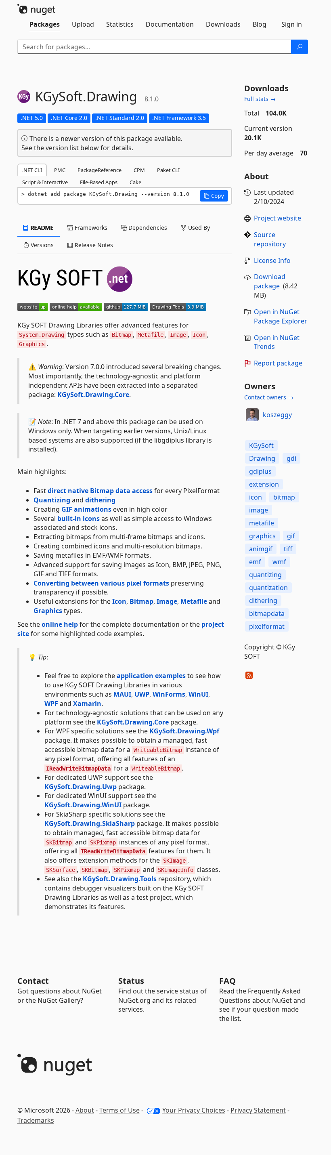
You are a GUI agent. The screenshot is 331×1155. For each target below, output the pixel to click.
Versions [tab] (41, 245)
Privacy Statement (258, 1110)
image (258, 510)
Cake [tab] (135, 182)
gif (291, 535)
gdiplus (260, 471)
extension (264, 484)
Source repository (270, 239)
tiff (288, 548)
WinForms (169, 694)
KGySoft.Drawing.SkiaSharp (89, 823)
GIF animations (86, 509)
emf (255, 561)
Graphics (48, 610)
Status (131, 980)
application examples (151, 675)
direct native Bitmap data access (100, 490)
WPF (51, 703)
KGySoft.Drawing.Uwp (80, 786)
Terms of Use (119, 1110)
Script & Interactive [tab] (45, 182)
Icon (119, 601)
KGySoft (261, 445)
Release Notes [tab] (93, 245)
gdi (291, 458)
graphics (262, 535)
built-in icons (78, 518)
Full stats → (260, 99)
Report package (278, 363)
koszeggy (277, 414)
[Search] (299, 47)
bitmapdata (267, 613)
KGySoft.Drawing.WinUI (83, 804)
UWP (141, 694)
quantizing (265, 574)
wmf (279, 561)
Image (167, 601)
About (84, 1110)
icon (255, 497)
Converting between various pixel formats (101, 583)
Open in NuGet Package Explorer (280, 316)
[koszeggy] (252, 414)
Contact (33, 980)
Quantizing (52, 500)
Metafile (193, 601)
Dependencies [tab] (147, 227)
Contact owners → (268, 397)
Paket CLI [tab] (168, 170)
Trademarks (35, 1120)
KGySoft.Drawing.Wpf (184, 731)
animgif (260, 548)
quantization (268, 587)
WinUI (198, 694)
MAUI (122, 694)
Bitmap (141, 601)
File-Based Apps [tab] (98, 182)
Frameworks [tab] (90, 227)
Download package (269, 281)
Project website (277, 218)
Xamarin (87, 703)
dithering (100, 500)
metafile (261, 523)
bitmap (284, 497)
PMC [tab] (59, 170)
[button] (214, 196)
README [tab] (41, 227)
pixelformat (267, 626)
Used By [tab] (198, 227)
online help (60, 624)
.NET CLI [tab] (32, 170)
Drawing (262, 458)
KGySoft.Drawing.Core (93, 394)
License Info (272, 260)
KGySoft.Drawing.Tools (120, 878)
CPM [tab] (139, 170)
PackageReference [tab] (100, 170)
